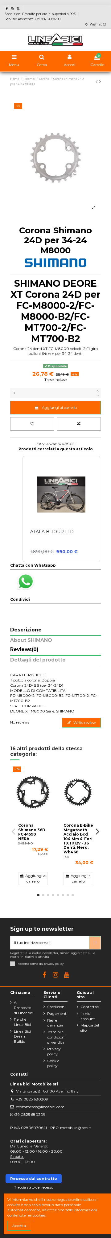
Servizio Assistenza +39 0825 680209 (32, 19)
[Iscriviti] (95, 942)
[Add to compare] (79, 424)
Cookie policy (53, 1063)
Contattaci (90, 1006)
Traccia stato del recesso (33, 1187)
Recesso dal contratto (33, 1178)
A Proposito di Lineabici (24, 1007)
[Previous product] (97, 81)
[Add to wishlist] (32, 424)
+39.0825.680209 (32, 1099)
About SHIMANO (31, 640)
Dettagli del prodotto (38, 660)
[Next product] (100, 81)
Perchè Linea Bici (22, 1022)
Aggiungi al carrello (59, 407)
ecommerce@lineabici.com (40, 1106)
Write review (84, 722)
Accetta (19, 1225)
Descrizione (26, 630)
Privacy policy (54, 1051)
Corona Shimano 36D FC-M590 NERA (31, 832)
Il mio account (87, 1016)
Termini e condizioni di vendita (56, 1037)
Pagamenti (57, 1013)
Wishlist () (97, 24)
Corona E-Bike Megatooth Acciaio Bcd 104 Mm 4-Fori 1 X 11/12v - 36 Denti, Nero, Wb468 (78, 838)
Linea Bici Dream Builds (22, 1036)
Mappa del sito (89, 1028)
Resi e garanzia (55, 1023)
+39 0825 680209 (29, 1114)
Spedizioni (56, 1006)
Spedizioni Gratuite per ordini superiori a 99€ (41, 14)
